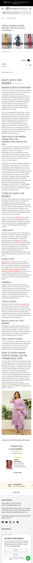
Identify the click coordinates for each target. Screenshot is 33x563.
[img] (16, 451)
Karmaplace (14, 384)
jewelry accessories (15, 269)
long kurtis (18, 217)
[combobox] (16, 12)
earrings (4, 271)
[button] (4, 461)
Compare (23, 60)
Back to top (16, 492)
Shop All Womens (7, 30)
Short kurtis (5, 262)
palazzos (17, 240)
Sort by (4, 64)
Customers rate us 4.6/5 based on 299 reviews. (16, 440)
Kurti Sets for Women (11, 18)
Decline (15, 554)
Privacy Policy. (16, 546)
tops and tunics (24, 304)
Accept (16, 550)
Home (3, 18)
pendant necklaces (14, 271)
